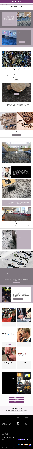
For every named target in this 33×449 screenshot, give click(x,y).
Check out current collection (18, 298)
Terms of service (13, 447)
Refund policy (10, 447)
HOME (10, 418)
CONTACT (10, 425)
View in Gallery (9, 22)
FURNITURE (26, 424)
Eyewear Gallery (24, 367)
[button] (1, 1)
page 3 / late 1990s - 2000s (16, 399)
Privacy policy (17, 447)
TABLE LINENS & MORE (4, 424)
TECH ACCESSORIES (4, 425)
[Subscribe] (22, 412)
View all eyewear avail (16, 282)
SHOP (10, 423)
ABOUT (18, 417)
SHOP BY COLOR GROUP (5, 433)
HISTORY (18, 422)
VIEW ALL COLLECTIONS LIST (5, 435)
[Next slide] (18, 198)
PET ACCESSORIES (4, 432)
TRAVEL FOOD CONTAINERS (3, 429)
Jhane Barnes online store (5, 447)
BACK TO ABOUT (16, 403)
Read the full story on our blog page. (16, 77)
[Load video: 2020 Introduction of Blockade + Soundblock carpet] (16, 152)
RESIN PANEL (26, 425)
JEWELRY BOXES (4, 422)
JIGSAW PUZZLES (4, 423)
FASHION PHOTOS (19, 424)
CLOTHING (3, 418)
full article (17, 174)
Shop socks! (16, 79)
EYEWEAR (10, 422)
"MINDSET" (7, 202)
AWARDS (18, 423)
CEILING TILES (26, 422)
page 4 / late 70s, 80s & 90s (16, 401)
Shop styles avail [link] (8, 344)
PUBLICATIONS (19, 425)
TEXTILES (26, 423)
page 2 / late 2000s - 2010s (16, 397)
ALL (17, 418)
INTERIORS (26, 417)
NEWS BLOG (10, 424)
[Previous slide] (15, 198)
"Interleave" (25, 203)
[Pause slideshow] (18, 221)
